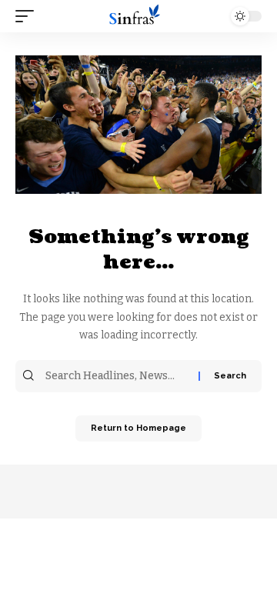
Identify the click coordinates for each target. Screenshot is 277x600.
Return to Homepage (138, 428)
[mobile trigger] (28, 16)
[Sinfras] (138, 16)
